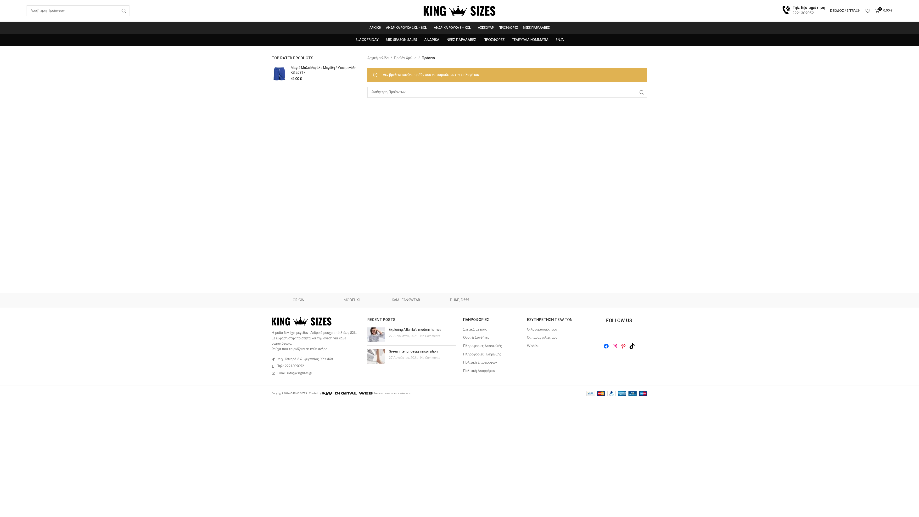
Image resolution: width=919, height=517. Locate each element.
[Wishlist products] (868, 11)
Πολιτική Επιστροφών (480, 362)
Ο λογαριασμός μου (542, 329)
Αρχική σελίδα (378, 58)
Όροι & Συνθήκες (476, 337)
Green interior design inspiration (413, 351)
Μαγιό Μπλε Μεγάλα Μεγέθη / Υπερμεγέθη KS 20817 (323, 70)
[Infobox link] (803, 10)
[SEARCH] (641, 92)
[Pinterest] (623, 346)
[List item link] (316, 366)
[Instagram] (615, 346)
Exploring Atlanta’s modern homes (415, 330)
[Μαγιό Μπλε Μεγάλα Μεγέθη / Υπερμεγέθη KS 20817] (279, 74)
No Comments (430, 336)
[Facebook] (606, 346)
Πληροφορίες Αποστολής (482, 346)
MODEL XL (352, 300)
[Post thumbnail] (376, 334)
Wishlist (533, 346)
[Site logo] (459, 10)
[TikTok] (632, 346)
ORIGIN (298, 300)
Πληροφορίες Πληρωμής (482, 354)
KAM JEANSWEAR (406, 300)
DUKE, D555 (459, 300)
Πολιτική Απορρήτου (479, 371)
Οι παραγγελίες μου (542, 337)
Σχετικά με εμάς (475, 329)
